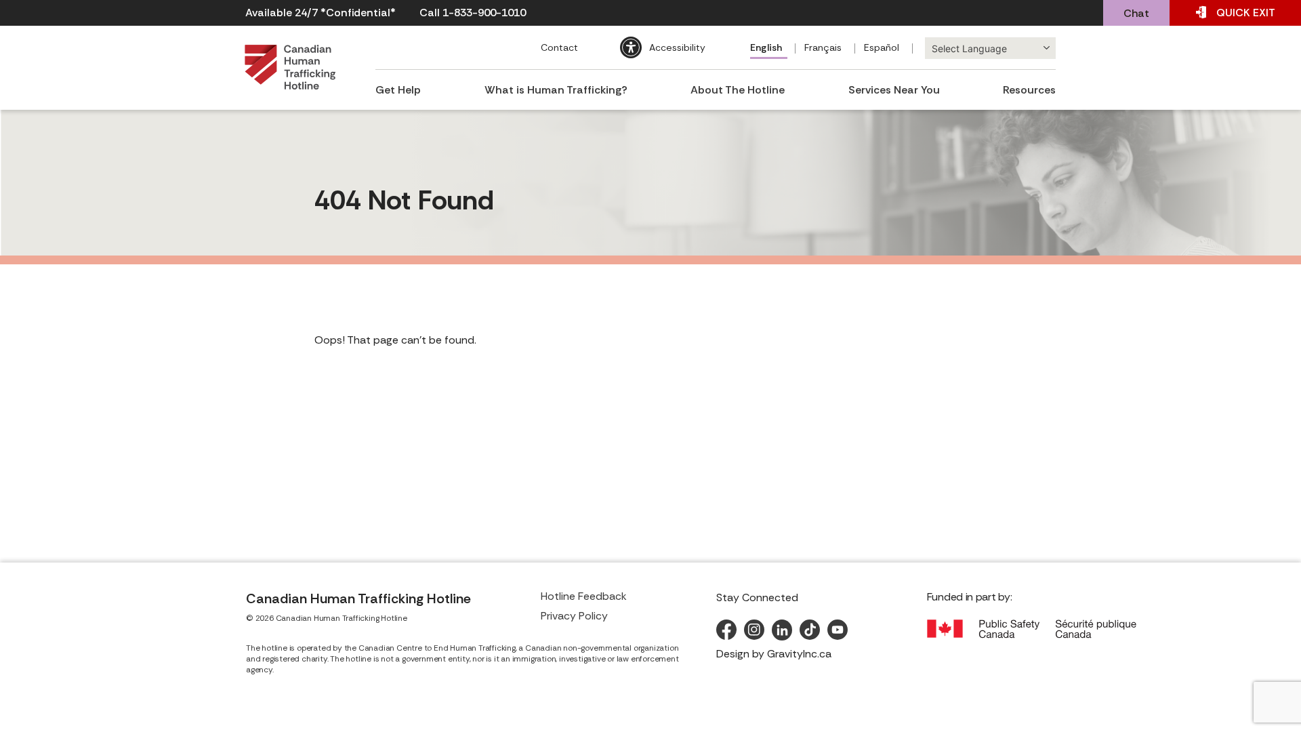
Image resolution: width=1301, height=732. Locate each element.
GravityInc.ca (799, 654)
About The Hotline (737, 90)
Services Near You (894, 90)
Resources (1029, 90)
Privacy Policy (574, 615)
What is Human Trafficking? (555, 90)
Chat (1136, 13)
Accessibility (677, 47)
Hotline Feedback (584, 596)
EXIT (1245, 12)
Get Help (398, 90)
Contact (559, 47)
